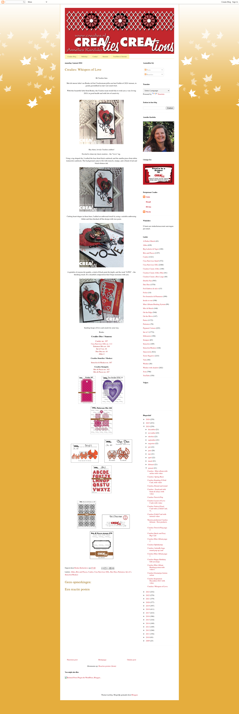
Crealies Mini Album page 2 (157, 540)
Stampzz (146, 340)
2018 (148, 609)
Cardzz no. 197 (101, 341)
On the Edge (147, 312)
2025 (148, 423)
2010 (148, 637)
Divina (148, 206)
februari (151, 464)
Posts (148, 70)
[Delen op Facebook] (110, 568)
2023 (148, 592)
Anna (148, 196)
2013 (148, 626)
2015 (148, 619)
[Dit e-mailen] (102, 568)
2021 (148, 598)
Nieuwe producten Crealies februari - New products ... (157, 522)
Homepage (102, 659)
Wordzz (146, 363)
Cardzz (90, 572)
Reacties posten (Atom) (107, 666)
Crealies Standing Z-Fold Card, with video (156, 481)
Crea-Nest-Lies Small (151, 261)
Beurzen (105, 56)
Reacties (149, 74)
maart (150, 461)
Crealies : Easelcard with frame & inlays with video (156, 491)
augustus (151, 443)
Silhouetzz (147, 336)
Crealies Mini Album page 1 (157, 554)
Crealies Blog (71, 56)
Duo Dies (113, 572)
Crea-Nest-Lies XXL (101, 572)
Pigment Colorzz (149, 328)
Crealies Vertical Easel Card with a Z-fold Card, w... (157, 508)
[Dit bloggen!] (105, 568)
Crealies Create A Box (151, 268)
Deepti (148, 201)
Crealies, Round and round (157, 486)
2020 (148, 602)
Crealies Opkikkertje (155, 544)
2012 (148, 630)
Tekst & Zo (147, 352)
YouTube (146, 375)
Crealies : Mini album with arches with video (157, 472)
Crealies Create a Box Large (153, 276)
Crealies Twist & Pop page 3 (157, 528)
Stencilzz (146, 344)
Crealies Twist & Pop (155, 497)
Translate (161, 94)
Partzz (145, 320)
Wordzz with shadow (151, 367)
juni (150, 450)
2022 (148, 595)
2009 (148, 640)
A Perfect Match (149, 241)
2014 (148, 623)
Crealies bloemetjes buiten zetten (157, 574)
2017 (148, 613)
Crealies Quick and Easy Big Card (156, 534)
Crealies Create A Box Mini (153, 272)
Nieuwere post (72, 659)
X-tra (145, 371)
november (152, 433)
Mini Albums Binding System (154, 304)
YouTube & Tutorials (120, 56)
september (152, 440)
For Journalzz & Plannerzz (153, 296)
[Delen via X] (107, 568)
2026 (148, 419)
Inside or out (147, 300)
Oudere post (131, 659)
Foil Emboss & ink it (151, 288)
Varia (145, 359)
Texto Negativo (149, 355)
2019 (148, 605)
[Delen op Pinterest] (113, 568)
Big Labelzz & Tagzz (151, 249)
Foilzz (145, 292)
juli (149, 447)
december (152, 429)
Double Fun (147, 280)
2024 (148, 426)
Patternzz (121, 572)
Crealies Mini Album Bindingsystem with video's (156, 567)
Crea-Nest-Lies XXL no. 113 (101, 344)
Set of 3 (128, 572)
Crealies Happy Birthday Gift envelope (156, 560)
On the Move (148, 316)
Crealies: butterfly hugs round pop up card (156, 549)
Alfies (73, 572)
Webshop (84, 56)
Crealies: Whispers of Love (157, 586)
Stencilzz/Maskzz (71, 574)
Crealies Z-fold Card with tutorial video (156, 515)
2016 (148, 616)
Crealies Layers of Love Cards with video (156, 501)
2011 (148, 634)
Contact (95, 56)
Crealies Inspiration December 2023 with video (156, 580)
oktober (151, 436)
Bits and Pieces (81, 572)
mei (149, 454)
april (150, 457)
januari (151, 468)
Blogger (134, 695)
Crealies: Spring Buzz (155, 476)
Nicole (148, 211)
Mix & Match (148, 308)
